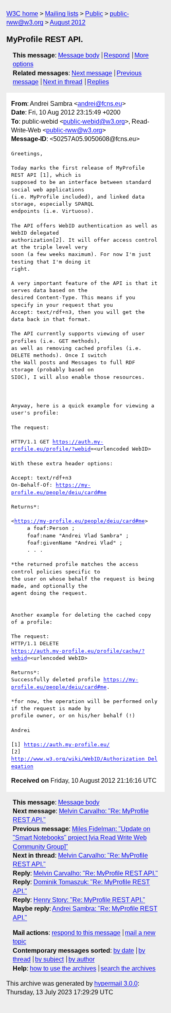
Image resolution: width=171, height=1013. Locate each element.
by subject (49, 959)
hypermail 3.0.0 (116, 983)
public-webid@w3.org (94, 121)
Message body (78, 55)
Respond (117, 55)
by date (123, 950)
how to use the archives (63, 968)
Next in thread (62, 81)
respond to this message (86, 932)
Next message (92, 73)
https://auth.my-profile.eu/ (67, 744)
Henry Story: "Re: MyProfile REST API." (89, 899)
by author (81, 959)
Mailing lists (61, 13)
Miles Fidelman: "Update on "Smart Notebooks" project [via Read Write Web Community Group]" (81, 838)
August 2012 (68, 22)
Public (94, 13)
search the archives (128, 968)
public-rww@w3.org (74, 130)
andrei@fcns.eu (100, 103)
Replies (98, 81)
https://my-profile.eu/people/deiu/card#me (79, 521)
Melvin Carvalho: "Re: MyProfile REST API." (95, 873)
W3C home (22, 13)
